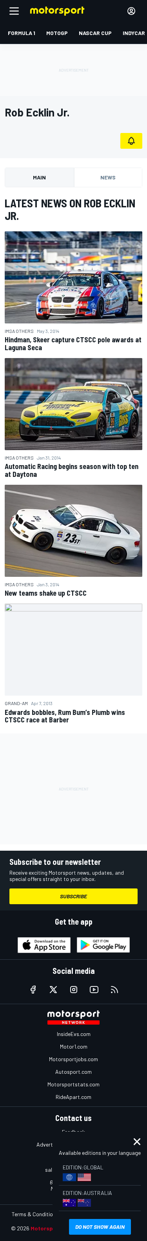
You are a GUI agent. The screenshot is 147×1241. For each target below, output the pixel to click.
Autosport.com (73, 1071)
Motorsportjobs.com (73, 1059)
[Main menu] (14, 11)
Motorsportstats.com (73, 1084)
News (108, 177)
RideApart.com (73, 1096)
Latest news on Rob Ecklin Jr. (70, 209)
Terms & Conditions (35, 1214)
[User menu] (131, 11)
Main (39, 177)
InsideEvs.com (74, 1033)
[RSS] (114, 989)
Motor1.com (73, 1046)
